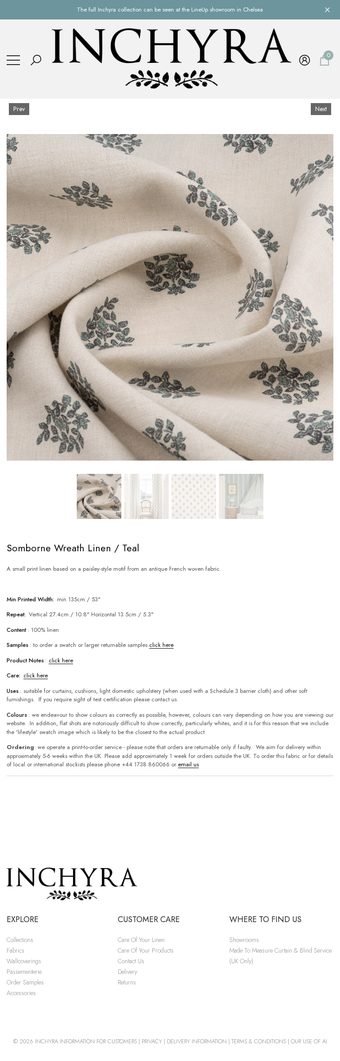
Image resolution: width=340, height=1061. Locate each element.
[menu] (13, 60)
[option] (170, 297)
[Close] (327, 9)
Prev (19, 108)
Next (321, 108)
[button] (35, 60)
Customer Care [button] (149, 919)
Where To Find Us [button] (265, 919)
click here (161, 645)
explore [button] (23, 919)
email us (188, 764)
